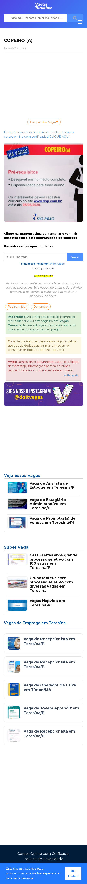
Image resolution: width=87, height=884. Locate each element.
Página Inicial (17, 306)
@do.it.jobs (57, 263)
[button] (35, 878)
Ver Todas (43, 548)
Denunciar (40, 306)
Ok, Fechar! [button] (73, 873)
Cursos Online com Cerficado (43, 854)
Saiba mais (71, 375)
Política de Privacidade (43, 859)
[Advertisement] (43, 84)
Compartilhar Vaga (42, 122)
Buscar (74, 257)
